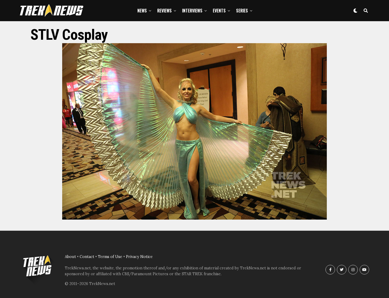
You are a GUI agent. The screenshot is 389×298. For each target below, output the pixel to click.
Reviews (164, 10)
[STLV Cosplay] (194, 218)
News (142, 10)
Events (219, 10)
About (70, 256)
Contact (87, 256)
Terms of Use (110, 256)
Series (242, 10)
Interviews (192, 10)
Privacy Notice (139, 256)
